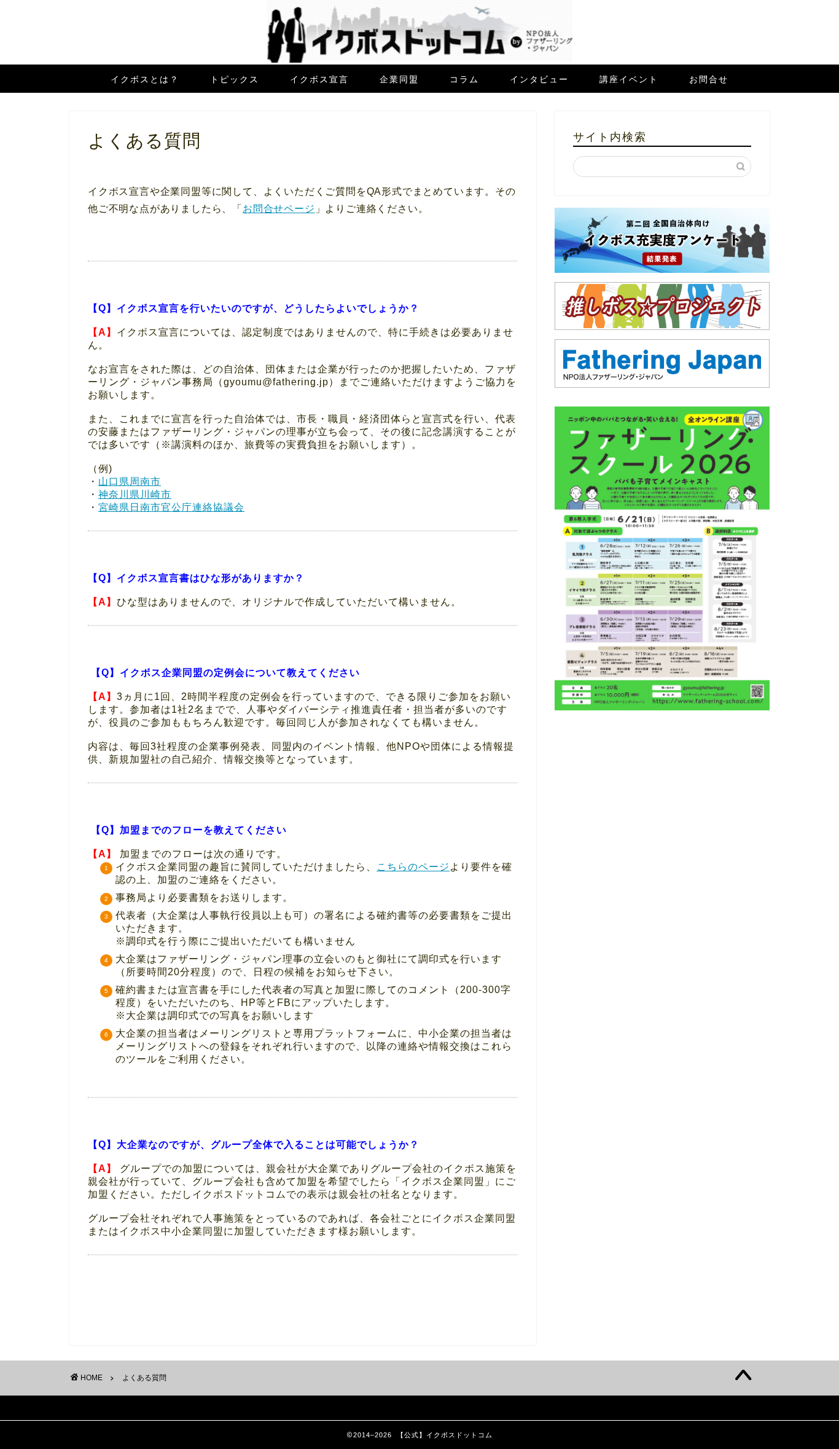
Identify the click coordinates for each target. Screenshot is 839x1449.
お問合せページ (279, 208)
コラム (464, 79)
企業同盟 (399, 79)
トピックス (234, 79)
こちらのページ (413, 867)
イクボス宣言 (319, 79)
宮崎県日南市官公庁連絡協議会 (171, 507)
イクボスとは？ (145, 79)
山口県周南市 (129, 481)
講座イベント (628, 79)
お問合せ (708, 79)
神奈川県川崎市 (134, 494)
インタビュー (539, 79)
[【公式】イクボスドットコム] (420, 61)
